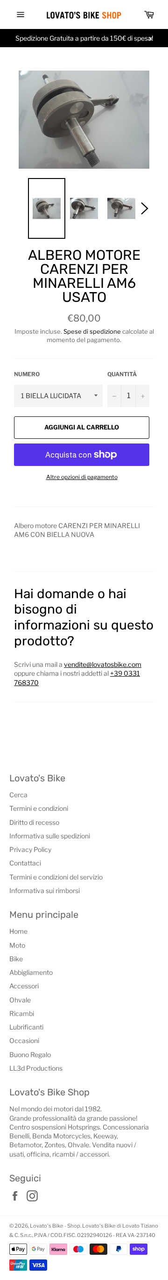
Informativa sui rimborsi (44, 890)
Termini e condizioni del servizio (56, 877)
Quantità (122, 374)
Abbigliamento (31, 972)
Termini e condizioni (38, 808)
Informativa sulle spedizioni (49, 836)
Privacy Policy (30, 849)
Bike (16, 959)
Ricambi (21, 1013)
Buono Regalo (30, 1054)
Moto (17, 945)
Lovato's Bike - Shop (55, 1226)
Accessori (24, 986)
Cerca (18, 795)
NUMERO (27, 374)
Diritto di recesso (34, 822)
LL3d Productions (36, 1068)
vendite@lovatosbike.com (102, 664)
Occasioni (24, 1040)
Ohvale (20, 1000)
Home (18, 931)
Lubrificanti (26, 1027)
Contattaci (25, 863)
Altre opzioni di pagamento (82, 476)
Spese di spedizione (92, 331)
